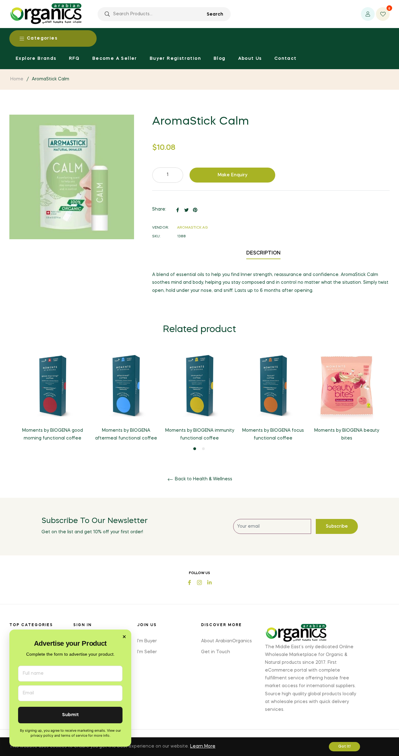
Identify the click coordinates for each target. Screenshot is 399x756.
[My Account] (368, 14)
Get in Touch (215, 652)
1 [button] (194, 448)
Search (215, 14)
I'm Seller (147, 652)
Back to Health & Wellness (203, 479)
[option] (52, 401)
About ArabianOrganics (226, 641)
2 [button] (203, 448)
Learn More (202, 746)
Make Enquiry (233, 175)
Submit (70, 715)
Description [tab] (263, 253)
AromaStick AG (192, 228)
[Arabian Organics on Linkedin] (209, 582)
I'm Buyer (147, 641)
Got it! (344, 747)
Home (16, 79)
